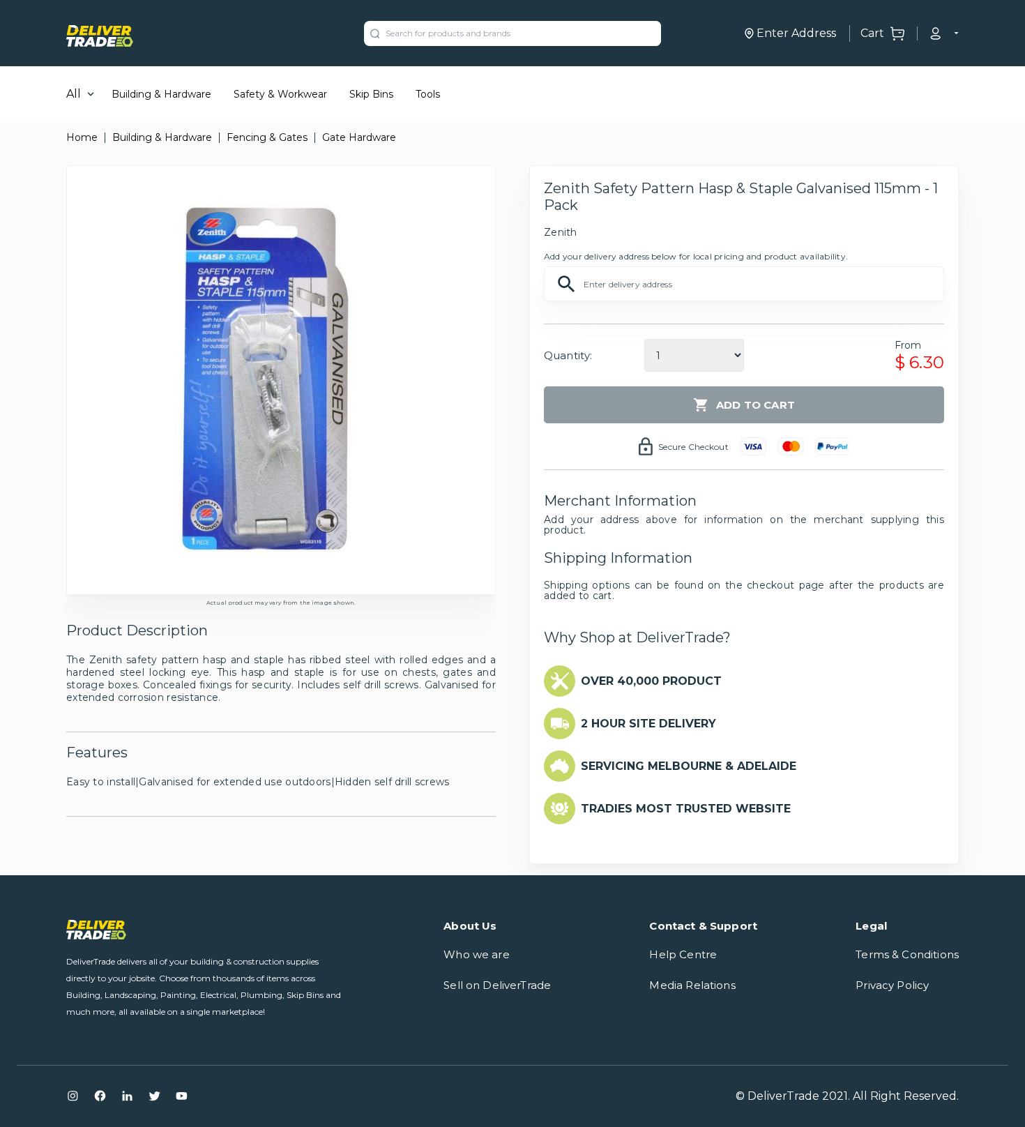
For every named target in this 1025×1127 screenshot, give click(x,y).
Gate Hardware (359, 137)
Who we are (476, 954)
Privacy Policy (892, 985)
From (908, 345)
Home (82, 137)
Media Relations (692, 985)
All (73, 93)
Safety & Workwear (280, 94)
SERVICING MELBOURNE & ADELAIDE (688, 766)
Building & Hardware (161, 94)
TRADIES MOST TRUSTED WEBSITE (686, 808)
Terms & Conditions (907, 954)
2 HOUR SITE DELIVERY (648, 723)
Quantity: (568, 355)
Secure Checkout (693, 446)
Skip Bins (371, 94)
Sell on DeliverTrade (497, 985)
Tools (428, 94)
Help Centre (683, 954)
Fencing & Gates (267, 137)
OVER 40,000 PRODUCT (651, 681)
